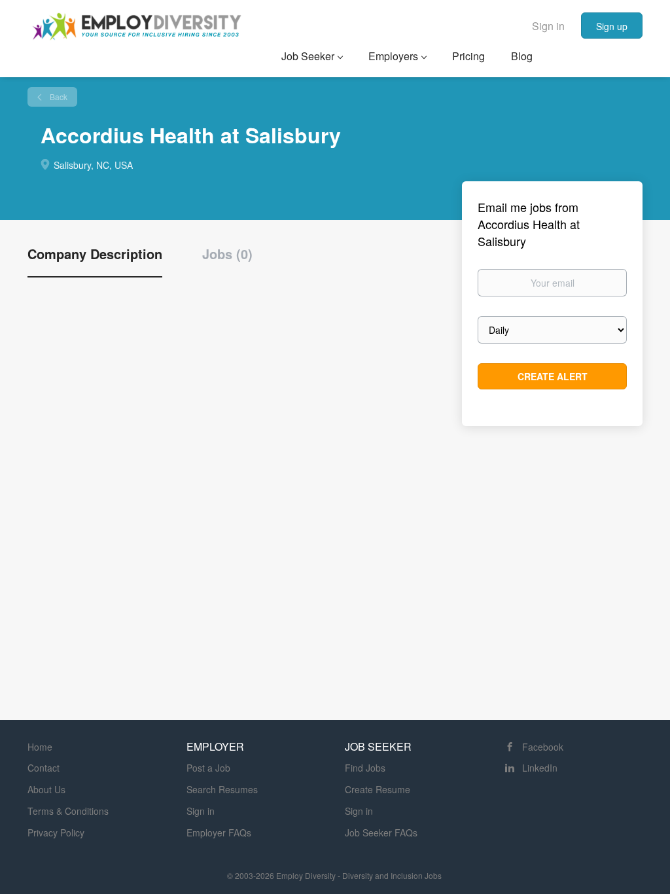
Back (57, 96)
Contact (43, 767)
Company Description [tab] (94, 254)
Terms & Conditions (68, 810)
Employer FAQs (218, 832)
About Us (46, 789)
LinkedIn (539, 767)
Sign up (611, 26)
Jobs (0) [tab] (227, 254)
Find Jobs (365, 767)
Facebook (542, 746)
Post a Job (208, 767)
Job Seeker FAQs (381, 832)
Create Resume (377, 789)
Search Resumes (222, 789)
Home (39, 746)
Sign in (548, 25)
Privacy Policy (55, 832)
